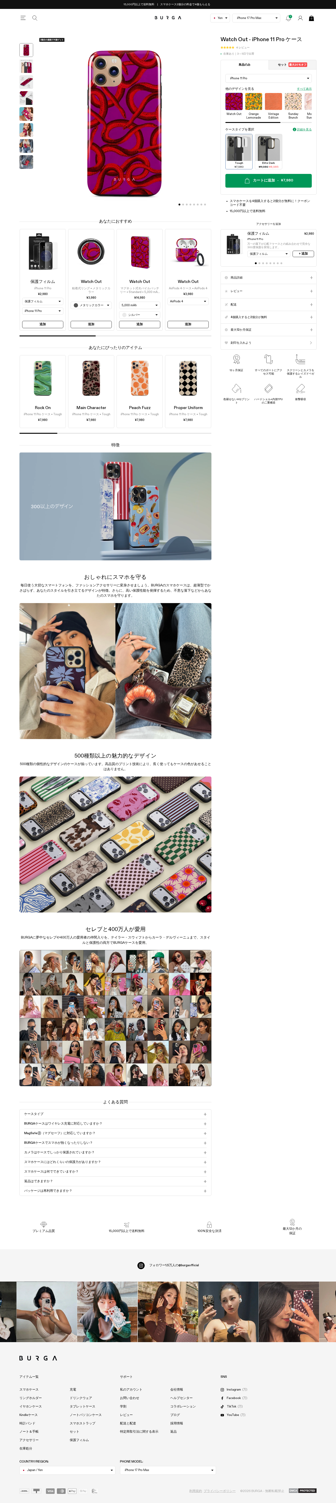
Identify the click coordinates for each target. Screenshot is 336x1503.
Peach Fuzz (140, 408)
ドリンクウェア (81, 1398)
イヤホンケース (30, 1406)
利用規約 (195, 1491)
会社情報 (176, 1389)
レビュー (126, 1415)
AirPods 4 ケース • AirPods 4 (188, 288)
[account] (300, 18)
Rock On (43, 408)
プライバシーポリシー (220, 1491)
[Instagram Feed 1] (168, 1312)
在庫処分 (25, 1448)
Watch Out (91, 282)
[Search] (35, 18)
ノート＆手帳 (29, 1431)
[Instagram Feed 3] (289, 1312)
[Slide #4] (194, 204)
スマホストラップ (82, 1423)
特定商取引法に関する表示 (139, 1431)
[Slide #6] (201, 204)
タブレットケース (82, 1406)
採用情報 (176, 1423)
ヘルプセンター (181, 1398)
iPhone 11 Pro (42, 288)
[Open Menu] (23, 18)
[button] (235, 47)
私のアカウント (131, 1389)
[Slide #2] (187, 204)
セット (292, 64)
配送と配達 (128, 1423)
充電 (73, 1389)
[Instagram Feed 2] (228, 1312)
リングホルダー (30, 1398)
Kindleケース (28, 1415)
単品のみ (245, 64)
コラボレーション (183, 1406)
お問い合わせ (129, 1398)
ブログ (175, 1415)
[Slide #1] (183, 204)
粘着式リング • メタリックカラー (91, 290)
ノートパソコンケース (86, 1415)
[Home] (168, 18)
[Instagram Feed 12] (107, 1312)
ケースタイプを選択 (239, 129)
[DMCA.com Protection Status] (303, 1490)
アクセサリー (29, 1440)
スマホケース (29, 1389)
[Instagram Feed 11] (46, 1312)
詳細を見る (304, 129)
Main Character (91, 408)
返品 (173, 1431)
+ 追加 (303, 253)
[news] (288, 18)
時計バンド (27, 1423)
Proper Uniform (188, 408)
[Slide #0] (179, 204)
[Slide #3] (190, 204)
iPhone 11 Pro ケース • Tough (43, 414)
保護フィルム (42, 282)
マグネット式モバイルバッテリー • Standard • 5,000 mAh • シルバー (139, 290)
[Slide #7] (205, 204)
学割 (123, 1406)
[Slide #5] (198, 204)
